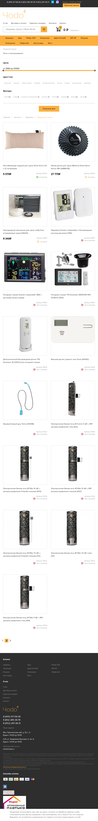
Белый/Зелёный (49, 83)
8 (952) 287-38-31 (42, 2)
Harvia (83, 97)
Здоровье (9, 38)
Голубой (37, 83)
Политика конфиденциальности (14, 767)
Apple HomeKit (60, 38)
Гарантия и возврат (37, 23)
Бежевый (87, 83)
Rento (74, 97)
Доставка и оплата (18, 23)
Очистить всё (49, 108)
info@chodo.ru (8, 749)
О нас (5, 23)
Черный (16, 83)
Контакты (53, 23)
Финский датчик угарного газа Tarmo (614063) (70, 359)
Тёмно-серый (26, 83)
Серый (67, 83)
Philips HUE (31, 38)
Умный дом (44, 38)
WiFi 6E (73, 38)
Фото (50, 43)
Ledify (16, 97)
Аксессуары (38, 43)
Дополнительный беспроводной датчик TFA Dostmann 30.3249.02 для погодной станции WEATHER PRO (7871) (21, 362)
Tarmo (55, 97)
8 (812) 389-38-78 (28, 2)
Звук (20, 38)
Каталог (63, 23)
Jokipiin (64, 97)
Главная (6, 117)
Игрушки (84, 38)
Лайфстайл (24, 43)
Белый (59, 83)
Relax (7, 97)
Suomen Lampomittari (30, 97)
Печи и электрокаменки (13, 53)
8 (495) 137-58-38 (13, 2)
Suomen (45, 97)
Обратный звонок (71, 5)
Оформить (74, 30)
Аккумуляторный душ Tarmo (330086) (18, 424)
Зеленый (7, 83)
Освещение (10, 43)
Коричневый (76, 83)
